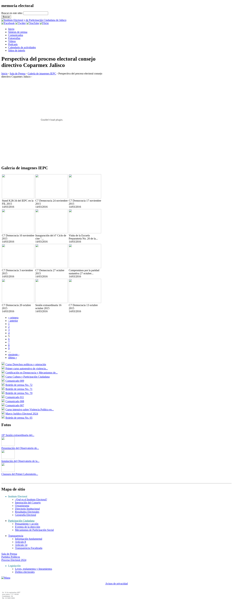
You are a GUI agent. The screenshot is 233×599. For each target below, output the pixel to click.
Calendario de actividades (22, 47)
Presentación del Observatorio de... (20, 448)
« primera (13, 317)
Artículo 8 (20, 541)
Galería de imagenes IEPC (42, 73)
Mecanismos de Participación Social (34, 529)
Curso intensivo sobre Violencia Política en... (29, 409)
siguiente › (13, 354)
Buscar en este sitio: (12, 13)
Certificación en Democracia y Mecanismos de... (31, 372)
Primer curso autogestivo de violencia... (26, 368)
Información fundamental (28, 538)
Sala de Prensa (17, 73)
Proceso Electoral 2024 (13, 560)
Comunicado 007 (14, 405)
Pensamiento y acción (26, 523)
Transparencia (15, 535)
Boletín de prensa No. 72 (18, 384)
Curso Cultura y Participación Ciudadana (27, 376)
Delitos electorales (25, 571)
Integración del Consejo (28, 502)
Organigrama (22, 505)
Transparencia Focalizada (28, 548)
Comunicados (15, 35)
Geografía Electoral (25, 514)
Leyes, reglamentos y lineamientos (33, 568)
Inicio (11, 28)
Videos (12, 41)
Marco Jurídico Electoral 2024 (21, 413)
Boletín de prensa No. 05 (18, 417)
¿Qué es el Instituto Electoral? (31, 499)
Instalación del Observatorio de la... (20, 461)
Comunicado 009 (14, 380)
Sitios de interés (16, 50)
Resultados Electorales (27, 511)
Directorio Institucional (27, 508)
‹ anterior (13, 320)
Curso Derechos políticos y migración (25, 364)
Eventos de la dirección (27, 526)
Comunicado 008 (14, 401)
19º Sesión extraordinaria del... (17, 435)
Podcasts (13, 44)
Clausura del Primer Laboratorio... (19, 474)
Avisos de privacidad (116, 583)
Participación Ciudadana (21, 520)
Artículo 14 (21, 544)
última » (12, 357)
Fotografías (14, 38)
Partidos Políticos (10, 556)
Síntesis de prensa (17, 32)
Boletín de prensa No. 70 (18, 393)
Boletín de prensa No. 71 (18, 389)
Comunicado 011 (14, 397)
